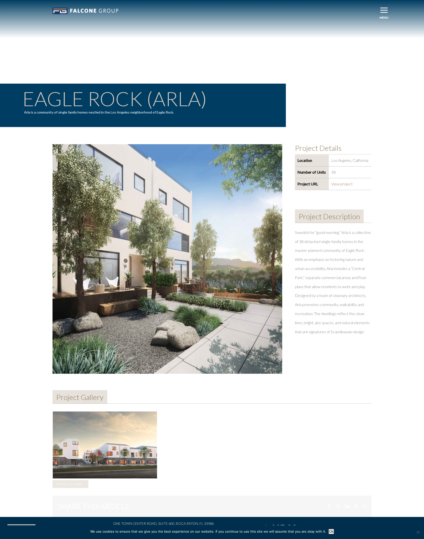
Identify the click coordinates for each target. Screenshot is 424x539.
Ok (331, 531)
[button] (384, 10)
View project (342, 183)
